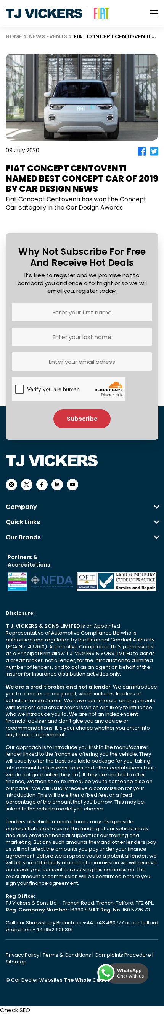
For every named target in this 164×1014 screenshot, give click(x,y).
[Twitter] (154, 151)
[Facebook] (142, 151)
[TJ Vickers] (44, 13)
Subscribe (82, 419)
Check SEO (15, 1010)
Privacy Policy (23, 955)
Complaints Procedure (123, 955)
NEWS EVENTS (48, 36)
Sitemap (16, 961)
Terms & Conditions (67, 955)
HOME (14, 36)
